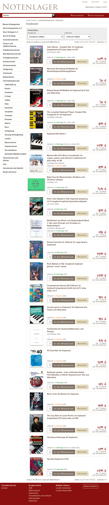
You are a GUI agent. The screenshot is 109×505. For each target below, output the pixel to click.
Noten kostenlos (96, 15)
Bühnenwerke (8, 77)
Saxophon (9, 112)
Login (105, 2)
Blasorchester (10, 143)
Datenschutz (33, 493)
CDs (5, 164)
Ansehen (82, 61)
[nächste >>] (102, 42)
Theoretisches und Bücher (10, 159)
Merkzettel (95, 2)
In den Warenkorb (63, 61)
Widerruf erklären (90, 486)
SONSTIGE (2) (10, 85)
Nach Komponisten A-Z (12, 28)
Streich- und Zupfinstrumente (9, 45)
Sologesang (7, 69)
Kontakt (84, 2)
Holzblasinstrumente (11, 50)
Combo (8, 139)
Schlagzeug (9, 131)
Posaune (8, 119)
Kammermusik (9, 62)
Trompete (8, 116)
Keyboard (9, 92)
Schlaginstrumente (10, 58)
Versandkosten (101, 63)
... (96, 42)
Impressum (33, 501)
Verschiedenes (11, 150)
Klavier (8, 89)
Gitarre (7, 123)
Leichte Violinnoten (63, 488)
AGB (30, 488)
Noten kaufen (77, 15)
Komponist (32, 33)
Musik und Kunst (9, 172)
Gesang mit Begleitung (14, 135)
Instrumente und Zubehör (13, 168)
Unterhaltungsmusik (11, 81)
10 (94, 42)
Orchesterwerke (9, 65)
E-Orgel (8, 96)
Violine (7, 100)
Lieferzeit (68, 33)
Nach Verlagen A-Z (10, 32)
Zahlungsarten (34, 498)
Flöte (7, 104)
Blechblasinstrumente (12, 54)
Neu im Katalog (9, 36)
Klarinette (9, 108)
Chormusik (7, 73)
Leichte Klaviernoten (64, 491)
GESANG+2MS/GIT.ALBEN (14, 154)
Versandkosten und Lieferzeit (40, 496)
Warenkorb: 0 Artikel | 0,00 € (96, 7)
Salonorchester (11, 146)
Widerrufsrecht (34, 491)
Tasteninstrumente (10, 40)
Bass (7, 127)
